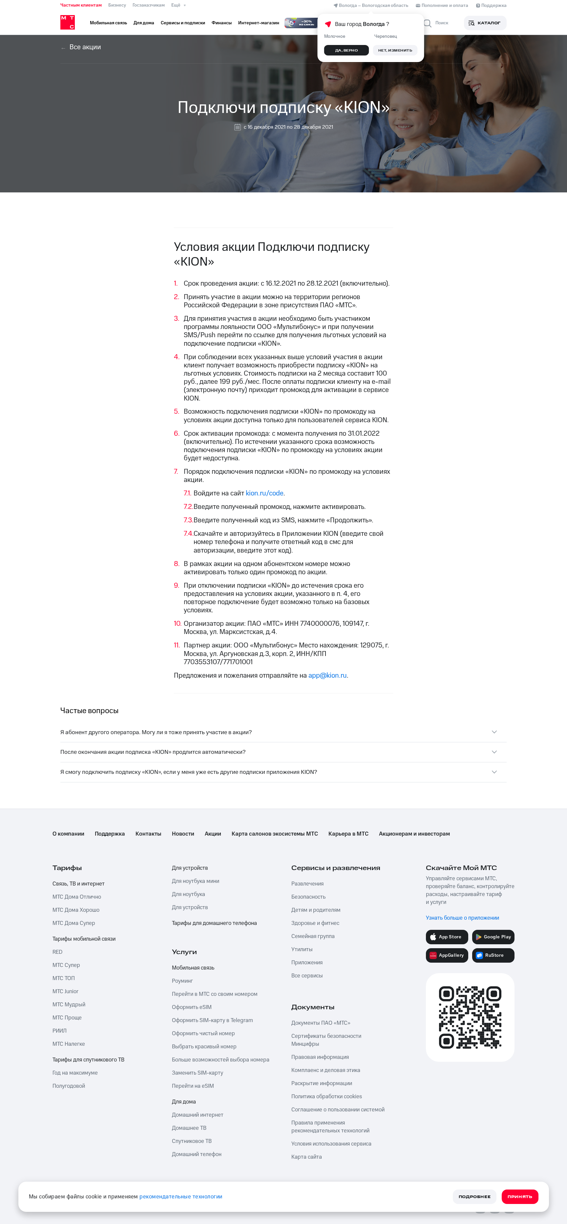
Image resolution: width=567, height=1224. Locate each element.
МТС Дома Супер (73, 923)
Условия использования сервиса (331, 1144)
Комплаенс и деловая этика (325, 1070)
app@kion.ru (327, 675)
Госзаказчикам (149, 5)
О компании (68, 834)
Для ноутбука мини (195, 881)
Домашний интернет (197, 1115)
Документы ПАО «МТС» (320, 1023)
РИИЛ (59, 1031)
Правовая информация (320, 1057)
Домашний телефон (196, 1154)
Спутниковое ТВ (192, 1141)
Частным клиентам (81, 5)
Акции (213, 834)
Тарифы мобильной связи (84, 939)
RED (57, 952)
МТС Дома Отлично (76, 897)
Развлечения (307, 884)
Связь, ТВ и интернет (78, 884)
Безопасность (308, 897)
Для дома (184, 1102)
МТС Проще (67, 1018)
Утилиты (302, 949)
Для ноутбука (188, 894)
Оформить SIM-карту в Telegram (212, 1020)
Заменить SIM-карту (197, 1073)
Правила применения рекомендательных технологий (330, 1127)
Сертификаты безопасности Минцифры (326, 1040)
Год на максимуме (75, 1073)
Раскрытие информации (321, 1083)
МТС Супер (66, 965)
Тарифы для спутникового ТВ (88, 1060)
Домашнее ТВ (189, 1128)
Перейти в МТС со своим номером (215, 994)
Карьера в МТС (348, 834)
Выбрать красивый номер (204, 1047)
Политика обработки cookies (326, 1097)
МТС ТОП (63, 978)
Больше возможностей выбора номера (220, 1060)
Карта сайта (306, 1157)
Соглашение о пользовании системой (338, 1110)
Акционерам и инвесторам (414, 834)
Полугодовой (68, 1086)
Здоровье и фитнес (315, 923)
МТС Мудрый (68, 1005)
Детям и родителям (316, 910)
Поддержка (110, 834)
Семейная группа (313, 936)
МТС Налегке (68, 1044)
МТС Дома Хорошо (75, 910)
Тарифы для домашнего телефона (214, 923)
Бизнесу (117, 5)
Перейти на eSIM (193, 1086)
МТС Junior (65, 991)
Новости (183, 834)
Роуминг (182, 981)
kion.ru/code (265, 493)
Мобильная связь (193, 968)
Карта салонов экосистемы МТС (275, 834)
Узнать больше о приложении (462, 918)
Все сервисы (307, 976)
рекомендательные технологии (180, 1197)
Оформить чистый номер (203, 1034)
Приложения (307, 963)
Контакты (148, 834)
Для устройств (190, 868)
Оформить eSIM (192, 1007)
